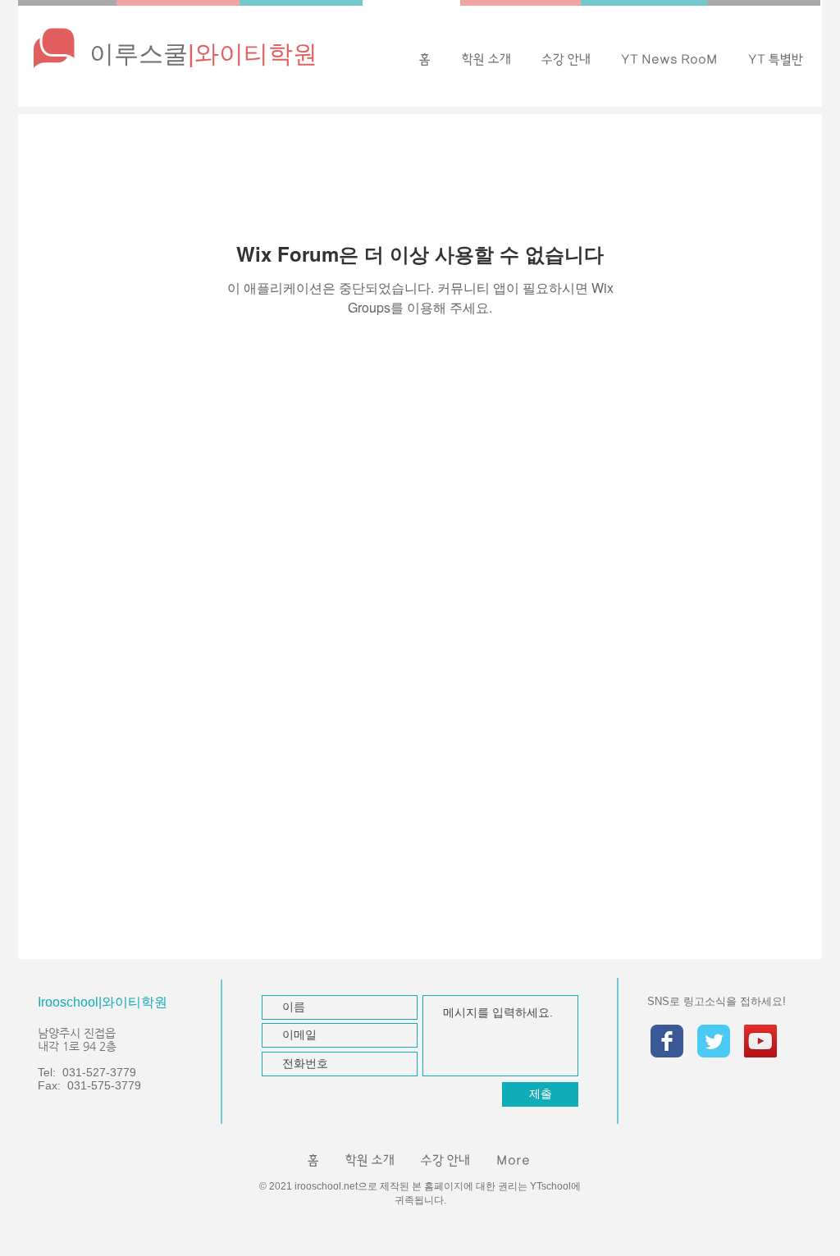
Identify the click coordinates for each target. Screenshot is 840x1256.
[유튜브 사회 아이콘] (760, 1041)
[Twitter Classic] (713, 1041)
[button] (669, 59)
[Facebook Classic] (667, 1041)
